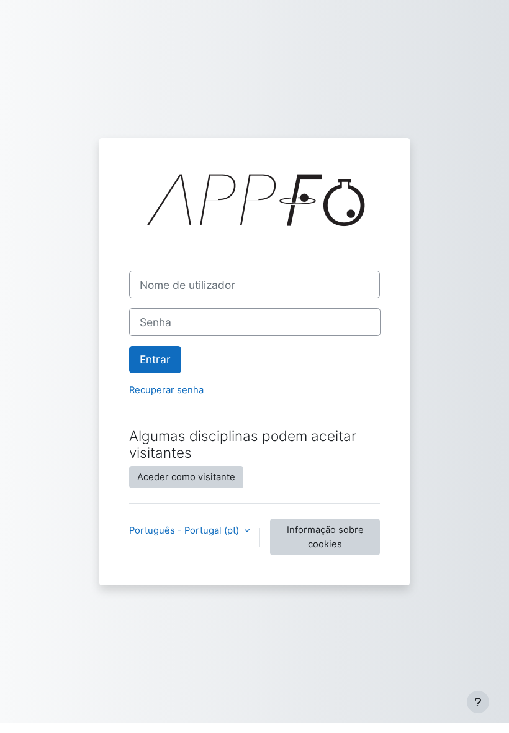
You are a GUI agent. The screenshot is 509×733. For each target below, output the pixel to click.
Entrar (155, 359)
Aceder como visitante (186, 477)
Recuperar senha (166, 390)
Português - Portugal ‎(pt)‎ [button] (185, 530)
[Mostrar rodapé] (478, 702)
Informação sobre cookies (325, 536)
